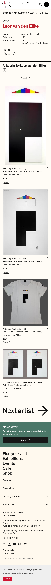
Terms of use (8, 553)
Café (7, 468)
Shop (7, 473)
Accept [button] (7, 579)
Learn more (28, 573)
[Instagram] (9, 544)
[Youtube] (14, 544)
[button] (25, 135)
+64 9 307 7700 (10, 538)
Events (9, 463)
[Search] (40, 4)
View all (24, 78)
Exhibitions (13, 459)
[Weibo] (25, 544)
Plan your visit (15, 454)
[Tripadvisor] (19, 544)
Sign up (24, 440)
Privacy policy (9, 550)
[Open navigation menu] (46, 4)
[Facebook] (4, 544)
